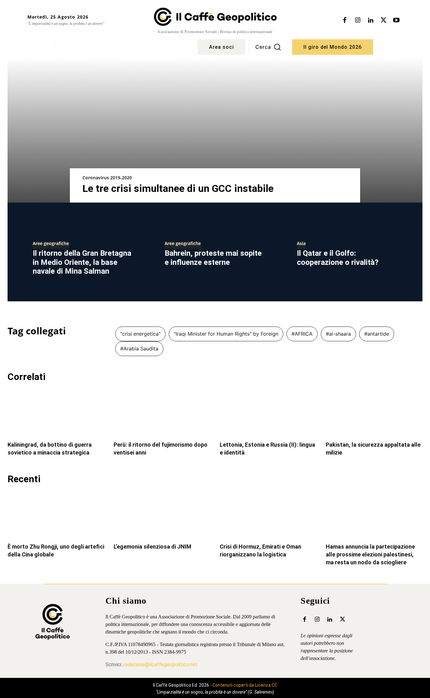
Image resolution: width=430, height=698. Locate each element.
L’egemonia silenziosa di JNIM (152, 546)
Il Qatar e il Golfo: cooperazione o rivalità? (337, 258)
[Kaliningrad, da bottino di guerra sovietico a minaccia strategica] (56, 412)
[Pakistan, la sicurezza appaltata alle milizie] (374, 412)
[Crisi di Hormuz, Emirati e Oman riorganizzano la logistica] (268, 514)
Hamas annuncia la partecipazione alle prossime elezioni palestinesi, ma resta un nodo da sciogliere (370, 554)
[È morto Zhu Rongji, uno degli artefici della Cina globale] (56, 514)
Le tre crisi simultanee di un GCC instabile (178, 188)
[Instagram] (357, 20)
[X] (383, 20)
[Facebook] (344, 20)
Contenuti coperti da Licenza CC (244, 685)
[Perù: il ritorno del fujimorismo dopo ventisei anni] (162, 412)
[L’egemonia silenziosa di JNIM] (162, 514)
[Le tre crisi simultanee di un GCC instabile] (215, 130)
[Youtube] (396, 20)
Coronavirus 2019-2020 (107, 178)
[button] (268, 46)
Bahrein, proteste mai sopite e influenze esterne (213, 258)
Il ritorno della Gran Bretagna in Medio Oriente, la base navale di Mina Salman (82, 262)
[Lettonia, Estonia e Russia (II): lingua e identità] (268, 412)
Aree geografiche (51, 243)
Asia (301, 243)
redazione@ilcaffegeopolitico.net (160, 664)
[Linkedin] (370, 20)
